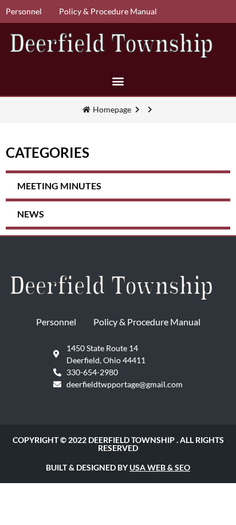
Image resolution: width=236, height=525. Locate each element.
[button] (118, 80)
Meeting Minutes (59, 185)
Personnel (24, 11)
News (30, 213)
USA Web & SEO (159, 467)
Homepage (112, 109)
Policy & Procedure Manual (108, 11)
